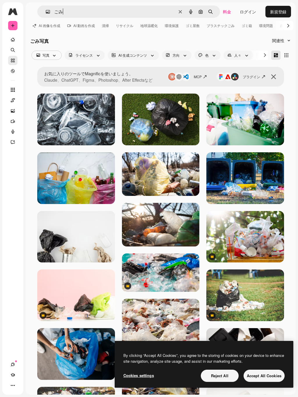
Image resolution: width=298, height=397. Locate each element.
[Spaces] (12, 100)
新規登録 (278, 12)
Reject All (219, 375)
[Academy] (12, 375)
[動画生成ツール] (12, 121)
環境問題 (266, 25)
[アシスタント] (12, 142)
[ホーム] (12, 39)
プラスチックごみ (221, 25)
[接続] (12, 364)
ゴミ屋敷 (193, 25)
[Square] (286, 55)
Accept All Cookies (264, 375)
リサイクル (124, 25)
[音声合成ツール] (12, 131)
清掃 (105, 25)
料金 (227, 12)
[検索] (12, 50)
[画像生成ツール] (12, 110)
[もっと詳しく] (12, 71)
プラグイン (251, 76)
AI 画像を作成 (49, 25)
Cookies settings (138, 375)
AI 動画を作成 (84, 25)
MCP (198, 76)
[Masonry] (276, 55)
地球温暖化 (149, 25)
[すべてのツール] (12, 89)
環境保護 (172, 25)
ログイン (248, 12)
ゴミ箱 (247, 25)
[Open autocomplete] (46, 12)
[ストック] (12, 60)
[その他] (12, 385)
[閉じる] (273, 76)
